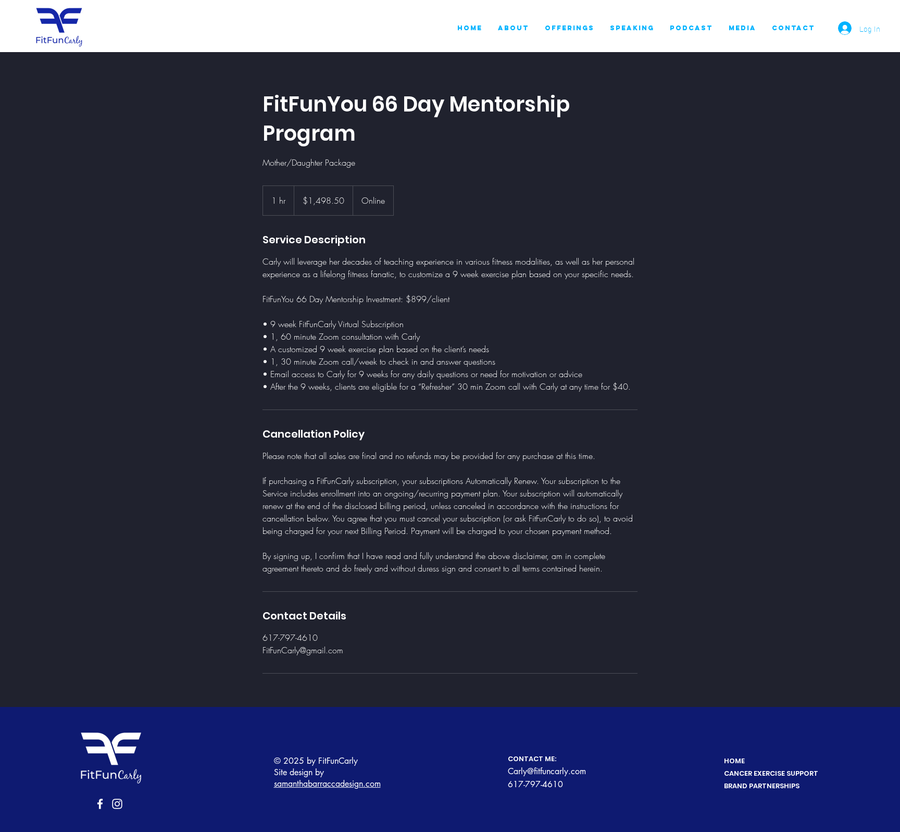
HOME (734, 761)
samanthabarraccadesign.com (327, 783)
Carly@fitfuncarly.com (547, 771)
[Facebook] (100, 804)
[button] (569, 28)
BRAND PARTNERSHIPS (761, 786)
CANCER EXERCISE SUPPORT (771, 773)
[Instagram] (117, 804)
